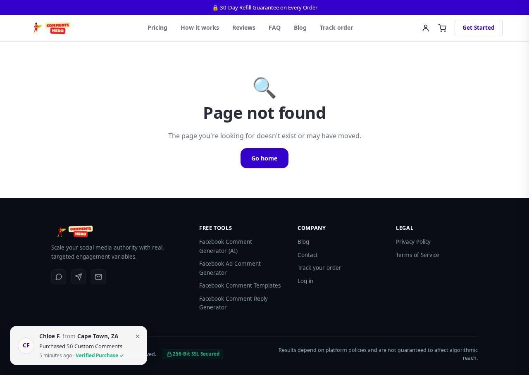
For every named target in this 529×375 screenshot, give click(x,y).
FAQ (275, 27)
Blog (300, 27)
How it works (200, 27)
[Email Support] (98, 276)
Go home (264, 158)
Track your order (319, 267)
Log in (305, 281)
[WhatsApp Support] (58, 276)
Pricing (157, 27)
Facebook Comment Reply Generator (233, 303)
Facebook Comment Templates (240, 285)
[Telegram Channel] (78, 276)
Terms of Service (417, 255)
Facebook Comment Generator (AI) (225, 246)
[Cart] (442, 28)
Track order (336, 27)
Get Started (478, 27)
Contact (308, 255)
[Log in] (426, 28)
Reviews (243, 27)
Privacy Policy (413, 241)
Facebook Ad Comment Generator (230, 268)
